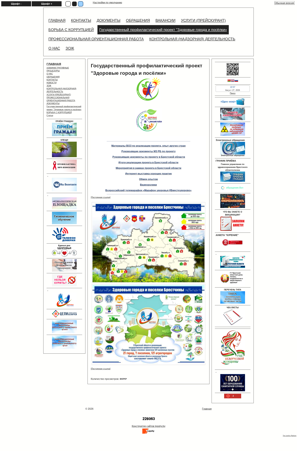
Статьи (50, 115)
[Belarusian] (229, 81)
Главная (207, 408)
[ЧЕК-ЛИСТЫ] (232, 324)
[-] (64, 190)
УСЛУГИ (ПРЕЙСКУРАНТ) (59, 95)
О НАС (50, 74)
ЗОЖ (49, 86)
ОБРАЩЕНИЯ (53, 77)
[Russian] (236, 81)
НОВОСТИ (51, 83)
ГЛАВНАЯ (54, 64)
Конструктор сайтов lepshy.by (148, 426)
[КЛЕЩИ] (64, 156)
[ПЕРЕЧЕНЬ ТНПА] (232, 303)
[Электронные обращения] (232, 156)
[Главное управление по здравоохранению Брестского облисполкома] (232, 181)
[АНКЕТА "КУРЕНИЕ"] (232, 249)
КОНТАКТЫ (52, 80)
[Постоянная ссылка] (100, 197)
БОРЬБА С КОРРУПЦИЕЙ (59, 112)
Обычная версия (284, 3)
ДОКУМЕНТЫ (53, 103)
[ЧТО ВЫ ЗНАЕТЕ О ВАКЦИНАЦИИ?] (232, 230)
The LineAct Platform (289, 435)
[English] (233, 81)
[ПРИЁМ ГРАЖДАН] (64, 135)
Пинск (232, 93)
